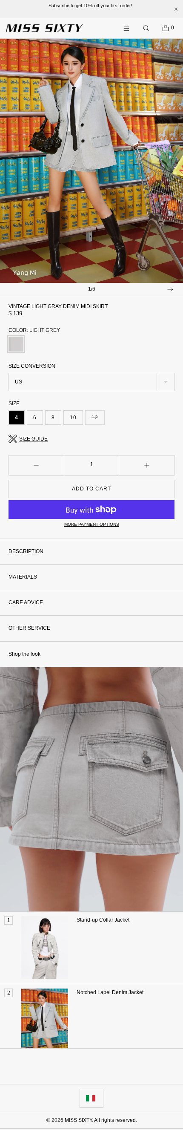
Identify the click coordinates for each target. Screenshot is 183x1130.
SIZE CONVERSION (32, 366)
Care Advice (26, 602)
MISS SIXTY (78, 1120)
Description (26, 551)
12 (98, 420)
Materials (23, 577)
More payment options (91, 524)
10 (73, 418)
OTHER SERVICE (29, 628)
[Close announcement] (176, 9)
